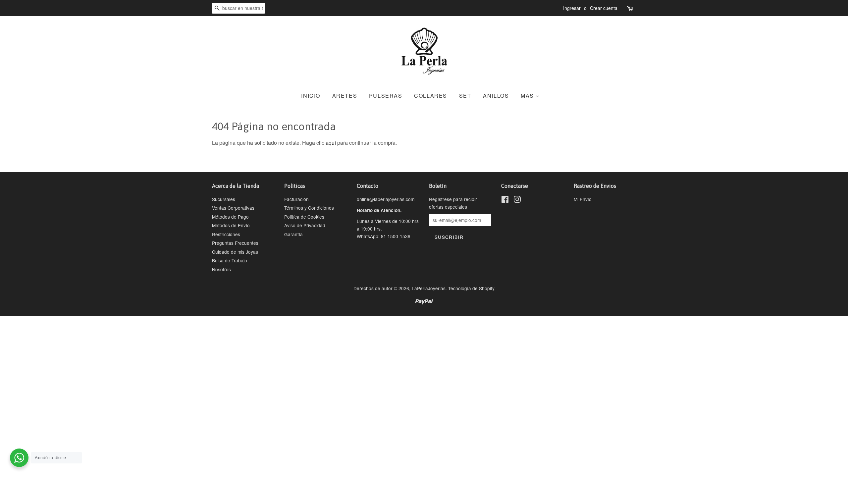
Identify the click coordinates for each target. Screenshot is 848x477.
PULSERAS (385, 95)
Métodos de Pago (230, 216)
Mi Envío (583, 199)
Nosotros (221, 269)
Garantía (293, 234)
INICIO (310, 95)
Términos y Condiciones (309, 207)
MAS (528, 95)
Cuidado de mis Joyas (235, 251)
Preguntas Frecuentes (235, 242)
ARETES (344, 95)
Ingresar (572, 8)
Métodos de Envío (231, 225)
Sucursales (223, 199)
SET (465, 95)
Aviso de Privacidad (304, 225)
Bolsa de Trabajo (229, 260)
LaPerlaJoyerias (429, 288)
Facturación (296, 199)
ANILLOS (496, 95)
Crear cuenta (603, 8)
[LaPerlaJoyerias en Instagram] (517, 200)
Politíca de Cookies (304, 216)
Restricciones (226, 234)
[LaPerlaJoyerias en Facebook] (505, 200)
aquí (331, 142)
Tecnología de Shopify (471, 288)
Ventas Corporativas (233, 207)
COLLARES (430, 95)
